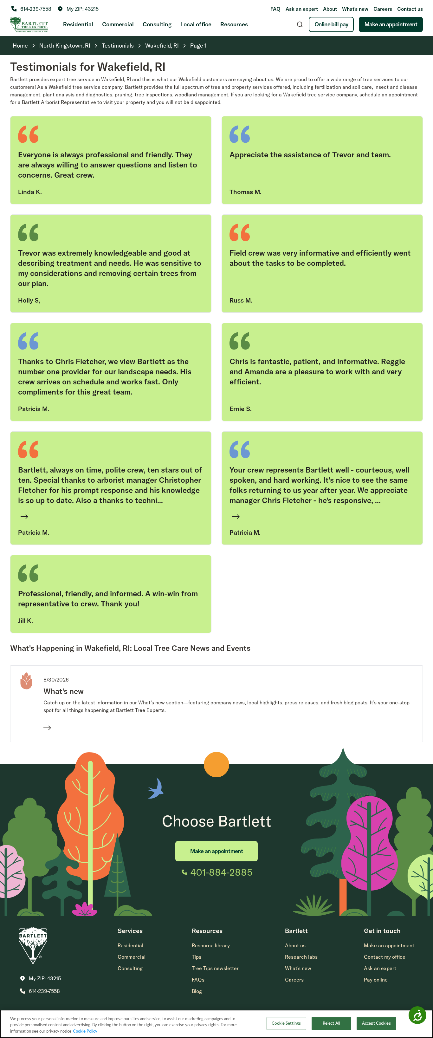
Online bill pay (331, 24)
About (330, 9)
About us (295, 945)
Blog (197, 991)
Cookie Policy (85, 1031)
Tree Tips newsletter (215, 968)
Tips (196, 957)
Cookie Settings (286, 1023)
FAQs (198, 979)
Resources (234, 24)
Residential (78, 24)
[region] (216, 1024)
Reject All (331, 1023)
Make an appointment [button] (389, 945)
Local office (195, 24)
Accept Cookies (376, 1023)
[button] (78, 9)
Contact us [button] (410, 9)
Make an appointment (391, 24)
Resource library (211, 945)
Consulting (157, 24)
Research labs (301, 957)
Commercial (118, 24)
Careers (382, 9)
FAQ (275, 9)
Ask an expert (302, 9)
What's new (355, 9)
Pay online (376, 979)
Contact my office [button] (384, 957)
